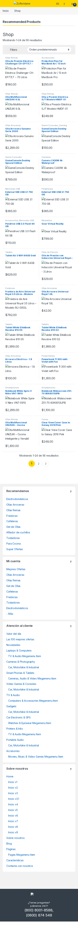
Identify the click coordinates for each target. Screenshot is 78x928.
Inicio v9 (13, 832)
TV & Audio (13, 695)
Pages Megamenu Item (21, 854)
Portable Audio (15, 739)
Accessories (48, 57)
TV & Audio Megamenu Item (24, 656)
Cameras (46, 157)
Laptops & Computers (19, 650)
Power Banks (48, 356)
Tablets (9, 252)
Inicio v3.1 (13, 798)
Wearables (47, 220)
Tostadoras (13, 537)
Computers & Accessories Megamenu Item (33, 700)
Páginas (11, 849)
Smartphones (12, 387)
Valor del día (13, 633)
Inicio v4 (13, 804)
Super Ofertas (14, 549)
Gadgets (11, 706)
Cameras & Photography (20, 661)
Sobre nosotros (15, 837)
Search (58, 3)
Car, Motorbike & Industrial (23, 667)
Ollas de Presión (50, 252)
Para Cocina (13, 543)
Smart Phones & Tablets (20, 672)
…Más (9, 613)
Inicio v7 (13, 821)
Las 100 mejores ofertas (20, 639)
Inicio (6, 10)
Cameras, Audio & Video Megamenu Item (32, 678)
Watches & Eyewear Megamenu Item (29, 723)
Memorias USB (12, 189)
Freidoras (10, 288)
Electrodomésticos (17, 499)
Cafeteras (12, 521)
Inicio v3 (13, 793)
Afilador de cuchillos (18, 532)
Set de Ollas (13, 526)
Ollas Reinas (11, 57)
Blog (9, 843)
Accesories (13, 751)
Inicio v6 (13, 815)
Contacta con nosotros (19, 865)
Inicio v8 (13, 826)
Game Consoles (50, 125)
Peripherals (47, 189)
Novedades (13, 644)
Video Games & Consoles (21, 683)
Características (15, 860)
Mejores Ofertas (15, 569)
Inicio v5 (13, 809)
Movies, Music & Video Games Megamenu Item (35, 756)
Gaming (63, 125)
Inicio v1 (12, 782)
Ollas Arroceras (13, 125)
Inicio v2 (13, 787)
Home (9, 776)
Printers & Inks (14, 728)
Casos (45, 419)
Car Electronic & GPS (18, 717)
